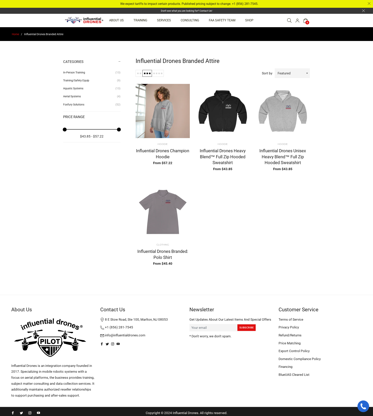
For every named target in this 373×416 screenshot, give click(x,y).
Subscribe (246, 327)
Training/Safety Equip (91, 80)
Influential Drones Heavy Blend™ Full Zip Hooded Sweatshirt (223, 156)
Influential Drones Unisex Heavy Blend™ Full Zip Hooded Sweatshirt (282, 156)
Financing (286, 367)
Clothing (162, 244)
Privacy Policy (289, 327)
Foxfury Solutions (91, 104)
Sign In (297, 20)
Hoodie (163, 144)
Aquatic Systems (91, 88)
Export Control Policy (294, 351)
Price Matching (290, 343)
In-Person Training (91, 72)
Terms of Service (291, 319)
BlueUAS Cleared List (294, 375)
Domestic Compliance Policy (300, 359)
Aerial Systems (91, 96)
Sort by (267, 73)
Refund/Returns (290, 335)
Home (15, 34)
